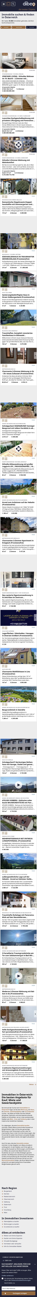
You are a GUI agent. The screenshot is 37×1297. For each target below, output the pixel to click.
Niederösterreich (9, 1196)
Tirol (5, 1207)
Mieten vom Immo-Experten (13, 1236)
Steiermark (7, 1204)
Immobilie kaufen (23, 1125)
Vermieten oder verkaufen (12, 1244)
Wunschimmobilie (8, 1160)
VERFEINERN (31, 27)
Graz (15, 1119)
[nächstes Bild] (35, 61)
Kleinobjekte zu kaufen (11, 1221)
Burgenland (8, 1191)
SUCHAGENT (6, 27)
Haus (32, 1110)
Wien (5, 1213)
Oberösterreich (9, 1199)
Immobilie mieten (23, 1143)
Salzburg (7, 1202)
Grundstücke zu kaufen (11, 1227)
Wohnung (24, 1110)
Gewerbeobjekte (15, 1111)
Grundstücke (29, 1111)
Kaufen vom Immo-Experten (13, 1238)
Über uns (8, 1260)
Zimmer (6, 1111)
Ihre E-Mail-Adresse (7, 1285)
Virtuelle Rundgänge (10, 1241)
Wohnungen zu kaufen (11, 1224)
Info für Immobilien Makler (13, 1246)
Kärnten (6, 1194)
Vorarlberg (7, 1210)
